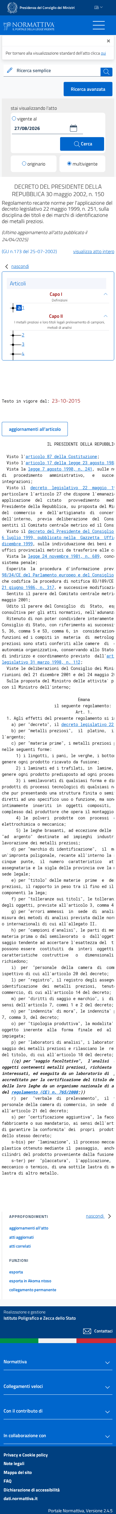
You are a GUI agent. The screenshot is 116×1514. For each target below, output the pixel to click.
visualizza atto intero (93, 251)
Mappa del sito (18, 1472)
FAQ (8, 1481)
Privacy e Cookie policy (26, 1454)
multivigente (85, 163)
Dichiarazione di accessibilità (32, 1489)
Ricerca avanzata (88, 89)
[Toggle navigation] (99, 25)
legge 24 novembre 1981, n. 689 (63, 556)
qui (103, 53)
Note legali (14, 1463)
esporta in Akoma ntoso (30, 1281)
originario (36, 163)
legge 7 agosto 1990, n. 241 (60, 469)
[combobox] (58, 71)
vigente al (27, 118)
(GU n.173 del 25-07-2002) (29, 251)
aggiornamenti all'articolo (35, 429)
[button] (73, 128)
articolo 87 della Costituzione (61, 456)
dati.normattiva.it (20, 1498)
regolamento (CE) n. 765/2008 (44, 1092)
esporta (16, 1272)
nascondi (20, 266)
